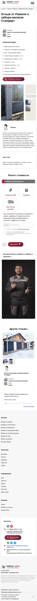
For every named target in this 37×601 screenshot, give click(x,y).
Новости (3, 480)
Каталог (4, 418)
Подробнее (15, 598)
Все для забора (6, 442)
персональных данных (23, 229)
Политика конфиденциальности (11, 592)
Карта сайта (5, 492)
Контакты (4, 489)
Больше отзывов (28, 406)
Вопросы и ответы (7, 507)
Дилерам (4, 460)
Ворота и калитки (6, 439)
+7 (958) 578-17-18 (14, 529)
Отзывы (3, 486)
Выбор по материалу (7, 427)
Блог (2, 478)
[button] (5, 403)
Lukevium (16, 590)
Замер (3, 465)
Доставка (4, 454)
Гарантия (4, 462)
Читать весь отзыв (10, 399)
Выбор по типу (5, 436)
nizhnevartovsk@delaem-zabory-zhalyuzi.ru (17, 546)
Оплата (3, 457)
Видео (3, 483)
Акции (3, 504)
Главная (3, 8)
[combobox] (7, 225)
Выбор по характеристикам (9, 430)
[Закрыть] (33, 596)
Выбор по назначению (8, 424)
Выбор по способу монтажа (10, 433)
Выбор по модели (6, 422)
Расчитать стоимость (15, 79)
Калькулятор (5, 510)
